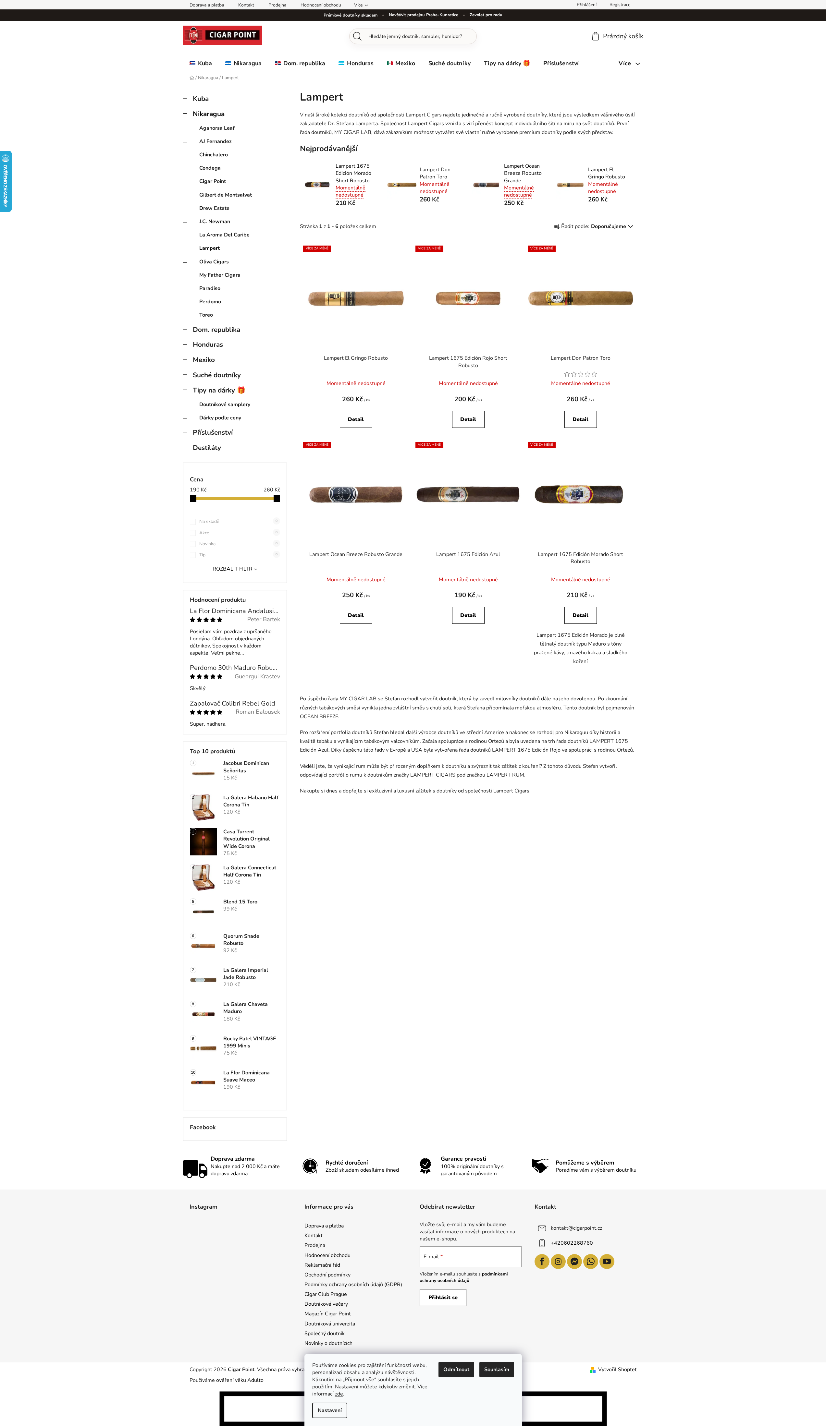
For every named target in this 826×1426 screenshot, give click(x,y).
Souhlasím (496, 1369)
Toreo (206, 315)
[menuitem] (200, 63)
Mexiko (204, 359)
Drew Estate (214, 208)
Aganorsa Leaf (217, 128)
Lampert (209, 248)
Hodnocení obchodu (321, 5)
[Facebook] (542, 1261)
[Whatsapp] (590, 1261)
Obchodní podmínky (327, 1274)
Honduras (208, 344)
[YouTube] (606, 1261)
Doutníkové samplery (224, 404)
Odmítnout (456, 1369)
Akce (238, 533)
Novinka (238, 544)
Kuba (201, 98)
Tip (238, 555)
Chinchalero (213, 154)
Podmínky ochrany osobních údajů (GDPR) (353, 1284)
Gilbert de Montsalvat (225, 195)
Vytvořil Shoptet (617, 1369)
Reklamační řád (322, 1265)
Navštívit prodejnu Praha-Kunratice (423, 15)
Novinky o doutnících (328, 1343)
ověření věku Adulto (240, 1380)
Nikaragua (209, 113)
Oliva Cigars (214, 261)
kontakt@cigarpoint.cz (576, 1228)
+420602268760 (572, 1243)
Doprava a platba (207, 5)
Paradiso (209, 288)
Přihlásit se (443, 1297)
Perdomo (210, 301)
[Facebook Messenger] (574, 1261)
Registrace (620, 5)
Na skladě (238, 521)
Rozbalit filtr (233, 569)
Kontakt (246, 5)
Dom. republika (216, 329)
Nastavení (330, 1410)
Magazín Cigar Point (327, 1313)
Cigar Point (212, 181)
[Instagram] (558, 1261)
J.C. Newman (214, 221)
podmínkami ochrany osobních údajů (464, 1277)
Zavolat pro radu (486, 15)
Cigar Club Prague (325, 1294)
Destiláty (207, 447)
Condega (210, 168)
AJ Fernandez (215, 141)
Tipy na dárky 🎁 (219, 390)
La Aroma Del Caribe (224, 234)
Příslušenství (213, 432)
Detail (356, 419)
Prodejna (277, 5)
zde (339, 1393)
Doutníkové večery (326, 1304)
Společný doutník (324, 1333)
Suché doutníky (217, 375)
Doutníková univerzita (329, 1323)
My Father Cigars (219, 275)
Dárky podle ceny (220, 417)
